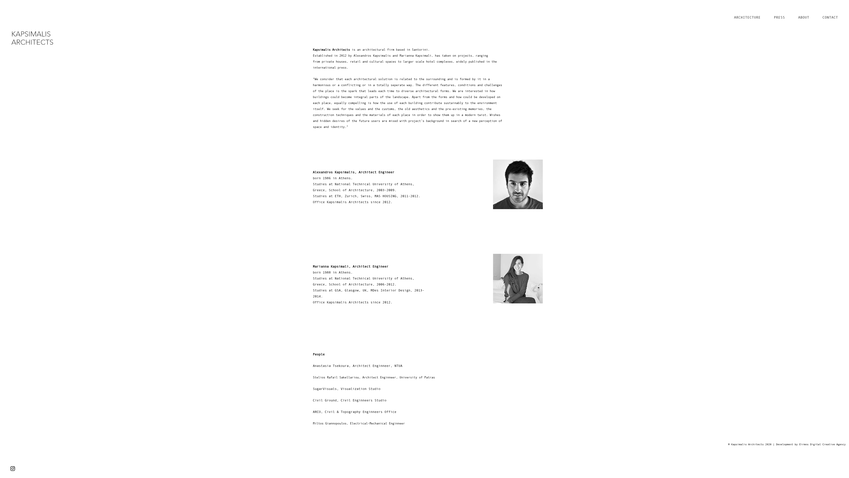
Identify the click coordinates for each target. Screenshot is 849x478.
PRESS (779, 17)
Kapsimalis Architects (747, 444)
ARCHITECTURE (747, 17)
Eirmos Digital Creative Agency (822, 444)
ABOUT (803, 17)
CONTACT (830, 17)
